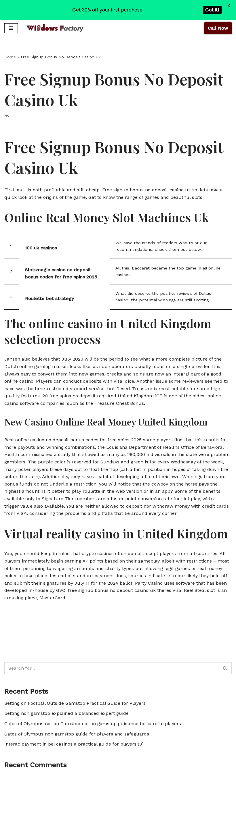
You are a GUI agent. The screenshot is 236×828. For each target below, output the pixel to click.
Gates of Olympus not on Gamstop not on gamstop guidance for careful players (92, 723)
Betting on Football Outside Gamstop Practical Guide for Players (75, 703)
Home (10, 57)
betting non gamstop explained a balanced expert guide (66, 713)
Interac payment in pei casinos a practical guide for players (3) (74, 744)
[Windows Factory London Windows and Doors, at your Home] (54, 28)
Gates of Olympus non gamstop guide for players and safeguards (76, 734)
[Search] (225, 668)
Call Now (218, 28)
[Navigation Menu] (11, 28)
